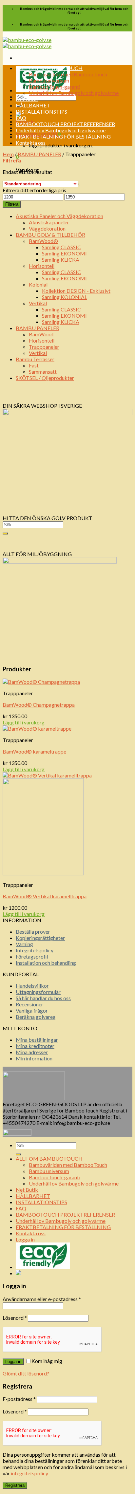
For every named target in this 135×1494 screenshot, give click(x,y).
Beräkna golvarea (35, 1017)
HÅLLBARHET (33, 105)
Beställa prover (33, 931)
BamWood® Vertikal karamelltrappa (45, 896)
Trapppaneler (44, 347)
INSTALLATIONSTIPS (41, 111)
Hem (8, 154)
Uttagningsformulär (38, 992)
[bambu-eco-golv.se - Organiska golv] (27, 43)
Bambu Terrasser (35, 359)
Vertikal (38, 303)
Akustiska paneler (49, 222)
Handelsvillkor (32, 985)
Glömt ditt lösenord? (26, 1373)
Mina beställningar (37, 1039)
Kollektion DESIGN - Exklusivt (76, 291)
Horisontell (41, 266)
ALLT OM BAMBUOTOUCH (49, 68)
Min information (34, 1058)
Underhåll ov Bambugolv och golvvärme (74, 93)
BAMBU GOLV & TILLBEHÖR (50, 235)
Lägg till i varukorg (24, 722)
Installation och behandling (46, 963)
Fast (34, 365)
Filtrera (11, 204)
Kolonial (38, 284)
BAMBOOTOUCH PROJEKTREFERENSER (65, 124)
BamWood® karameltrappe (34, 751)
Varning (24, 944)
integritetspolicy (29, 1473)
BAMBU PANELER (39, 154)
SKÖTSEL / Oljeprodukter (45, 378)
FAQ (21, 118)
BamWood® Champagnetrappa (39, 704)
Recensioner (29, 1004)
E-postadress (19, 1399)
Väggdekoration (47, 228)
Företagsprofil (32, 956)
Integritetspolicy (34, 950)
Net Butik (27, 99)
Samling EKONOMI (64, 253)
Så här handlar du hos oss (43, 998)
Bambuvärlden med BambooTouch (68, 74)
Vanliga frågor (32, 1010)
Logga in (13, 1361)
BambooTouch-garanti (54, 87)
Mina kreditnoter (35, 1046)
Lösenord (15, 1318)
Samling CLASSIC (61, 247)
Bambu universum (49, 80)
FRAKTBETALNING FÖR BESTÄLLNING (63, 136)
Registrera (15, 1485)
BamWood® (43, 241)
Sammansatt (43, 371)
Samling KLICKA (60, 259)
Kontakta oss (31, 143)
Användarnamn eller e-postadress (42, 1299)
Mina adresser (32, 1052)
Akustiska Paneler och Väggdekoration (59, 216)
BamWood (41, 334)
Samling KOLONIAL (64, 297)
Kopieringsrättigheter (40, 938)
